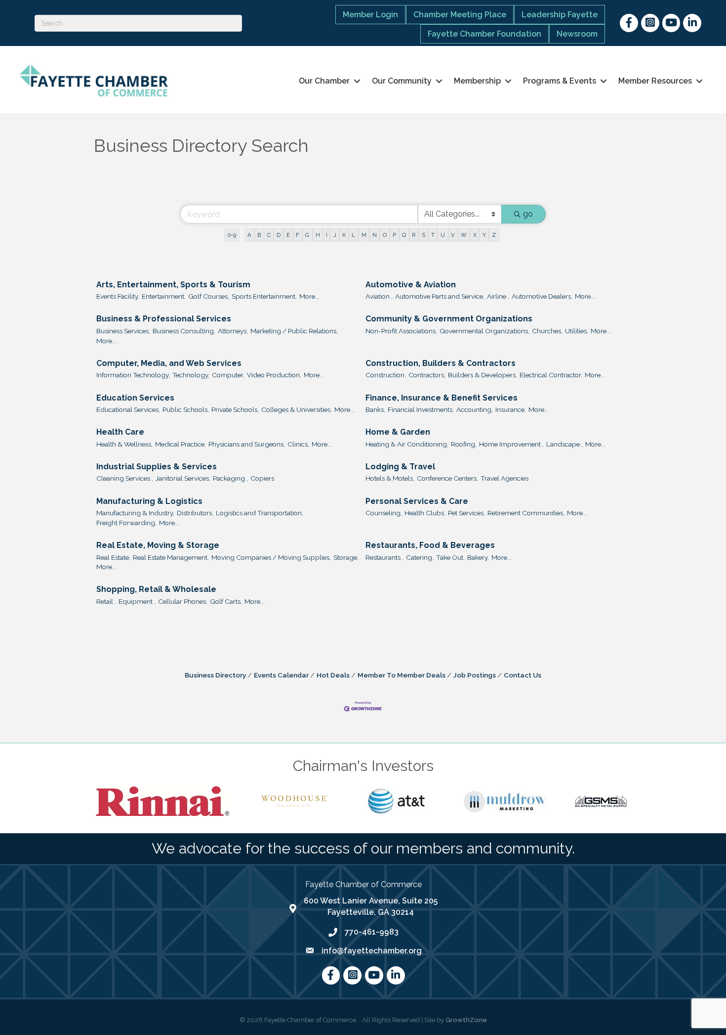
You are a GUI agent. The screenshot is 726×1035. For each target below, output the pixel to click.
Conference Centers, (447, 478)
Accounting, (474, 409)
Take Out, (450, 557)
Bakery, (478, 557)
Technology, (190, 375)
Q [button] (404, 234)
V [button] (453, 234)
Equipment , (137, 601)
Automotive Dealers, (542, 296)
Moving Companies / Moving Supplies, (271, 557)
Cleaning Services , (124, 478)
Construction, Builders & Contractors (440, 363)
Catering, (420, 557)
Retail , (106, 601)
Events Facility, (117, 296)
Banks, (375, 409)
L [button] (353, 234)
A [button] (249, 234)
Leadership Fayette (560, 14)
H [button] (318, 234)
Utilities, (576, 331)
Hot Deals (333, 675)
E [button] (288, 234)
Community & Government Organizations (448, 318)
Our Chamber (324, 81)
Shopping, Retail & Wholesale (156, 589)
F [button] (297, 234)
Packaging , (230, 478)
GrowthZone (466, 1020)
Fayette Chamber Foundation (484, 34)
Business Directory (215, 675)
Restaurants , (384, 557)
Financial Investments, (421, 409)
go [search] (528, 214)
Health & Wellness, (124, 444)
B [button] (259, 234)
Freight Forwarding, (126, 523)
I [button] (326, 234)
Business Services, (123, 331)
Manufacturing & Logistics (149, 501)
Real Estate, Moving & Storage (157, 545)
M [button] (364, 234)
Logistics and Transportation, (259, 513)
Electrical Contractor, (551, 375)
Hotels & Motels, (389, 478)
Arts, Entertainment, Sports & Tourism (173, 284)
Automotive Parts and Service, (439, 296)
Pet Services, (466, 513)
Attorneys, (233, 331)
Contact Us (522, 675)
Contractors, (426, 375)
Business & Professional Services (163, 318)
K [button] (344, 234)
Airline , (498, 296)
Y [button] (484, 234)
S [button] (423, 234)
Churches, (547, 331)
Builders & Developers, (482, 375)
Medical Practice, (180, 444)
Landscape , (564, 444)
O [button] (385, 234)
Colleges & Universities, (296, 409)
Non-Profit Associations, (401, 331)
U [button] (443, 234)
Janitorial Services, (183, 478)
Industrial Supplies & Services (156, 466)
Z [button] (494, 234)
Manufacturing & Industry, (135, 513)
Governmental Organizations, (484, 331)
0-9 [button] (232, 234)
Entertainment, (164, 296)
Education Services (135, 398)
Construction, (385, 375)
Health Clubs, (424, 513)
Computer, (228, 375)
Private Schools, (235, 409)
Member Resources (655, 81)
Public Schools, (185, 409)
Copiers (262, 478)
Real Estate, (113, 557)
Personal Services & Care (416, 501)
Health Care (120, 432)
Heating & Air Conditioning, (406, 444)
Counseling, (383, 513)
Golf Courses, (208, 296)
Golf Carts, (226, 601)
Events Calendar (281, 675)
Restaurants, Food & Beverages (430, 545)
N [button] (374, 234)
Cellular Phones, (182, 601)
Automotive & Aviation (410, 284)
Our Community (402, 81)
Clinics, (298, 444)
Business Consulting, (184, 331)
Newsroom (577, 34)
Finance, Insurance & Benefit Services (441, 398)
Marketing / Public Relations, (294, 331)
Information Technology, (133, 375)
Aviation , (379, 296)
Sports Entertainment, (264, 296)
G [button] (307, 234)
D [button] (279, 234)
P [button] (394, 234)
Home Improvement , (511, 444)
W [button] (464, 234)
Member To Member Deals (401, 675)
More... (309, 296)
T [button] (433, 234)
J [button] (334, 234)
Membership (477, 81)
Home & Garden (397, 432)
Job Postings (474, 675)
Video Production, (274, 375)
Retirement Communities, (526, 513)
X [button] (475, 234)
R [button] (413, 234)
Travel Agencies (504, 478)
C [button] (269, 234)
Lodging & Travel (400, 466)
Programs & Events (559, 81)
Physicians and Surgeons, (246, 444)
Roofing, (464, 444)
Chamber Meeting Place (459, 14)
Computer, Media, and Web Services (169, 363)
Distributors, (195, 513)
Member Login (370, 14)
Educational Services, (128, 409)
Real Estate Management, (171, 557)
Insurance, (510, 409)
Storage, (346, 557)
